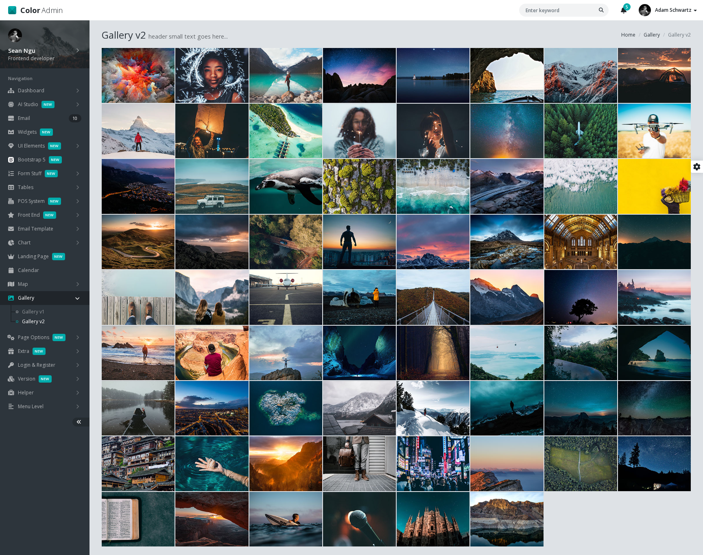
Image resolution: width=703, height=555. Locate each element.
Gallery (652, 34)
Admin (41, 10)
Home (628, 34)
